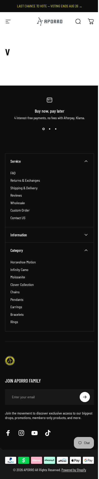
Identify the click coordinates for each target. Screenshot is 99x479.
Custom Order (20, 210)
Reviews (16, 195)
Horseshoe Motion (23, 262)
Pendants (16, 299)
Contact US (17, 218)
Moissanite (17, 277)
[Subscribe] (81, 397)
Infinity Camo (19, 269)
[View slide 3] (56, 129)
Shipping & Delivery (24, 188)
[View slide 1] (43, 129)
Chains (15, 292)
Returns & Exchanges (25, 180)
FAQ (12, 173)
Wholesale (17, 203)
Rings (14, 322)
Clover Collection (22, 284)
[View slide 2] (49, 129)
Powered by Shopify (72, 474)
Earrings (16, 307)
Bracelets (17, 314)
